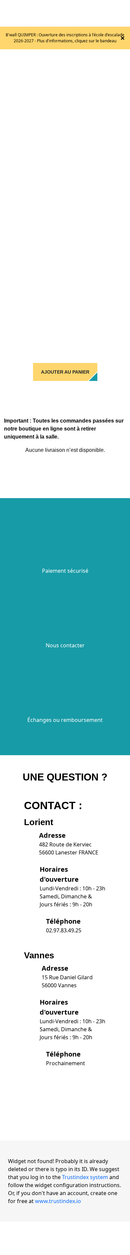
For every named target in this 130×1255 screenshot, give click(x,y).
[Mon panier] (108, 13)
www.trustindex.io (58, 1201)
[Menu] (122, 13)
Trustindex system (85, 1177)
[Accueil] (54, 12)
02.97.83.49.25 (63, 930)
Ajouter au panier (65, 372)
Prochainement (65, 1063)
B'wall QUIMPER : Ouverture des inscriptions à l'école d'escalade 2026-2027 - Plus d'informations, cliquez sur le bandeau (65, 38)
